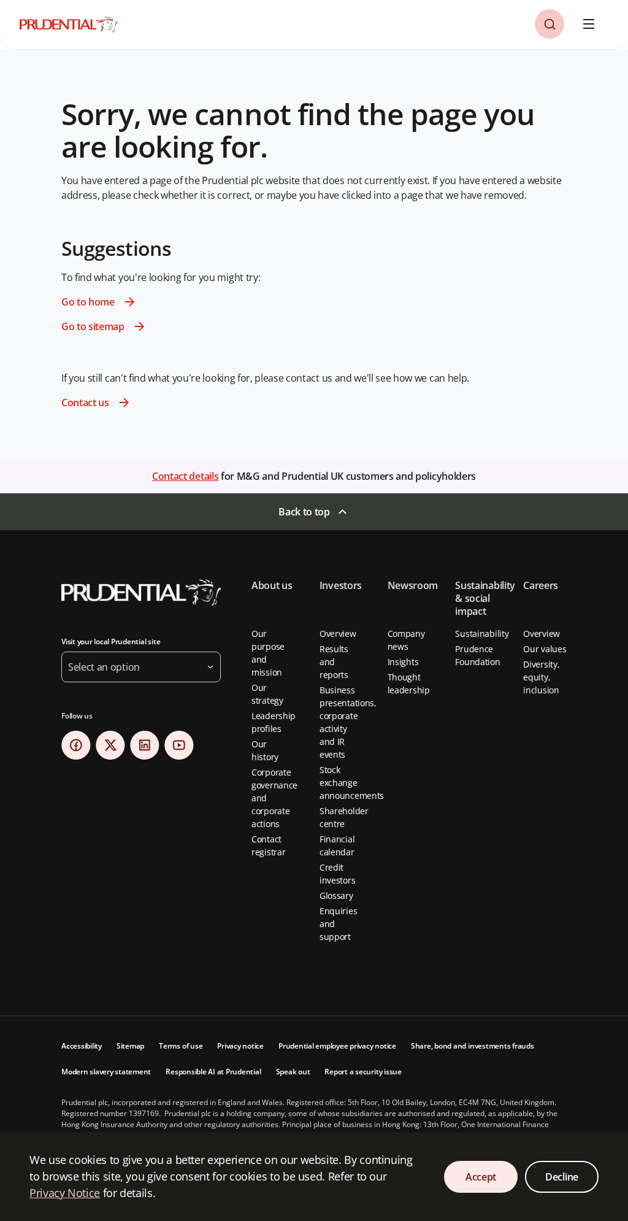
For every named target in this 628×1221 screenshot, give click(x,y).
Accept (480, 1177)
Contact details (185, 476)
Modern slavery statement (106, 1071)
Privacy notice (240, 1046)
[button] (549, 24)
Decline (561, 1177)
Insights (403, 662)
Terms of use (180, 1046)
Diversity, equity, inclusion (541, 677)
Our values (544, 649)
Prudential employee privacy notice (337, 1046)
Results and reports (334, 661)
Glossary (336, 895)
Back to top (303, 511)
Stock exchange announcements (352, 782)
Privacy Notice (64, 1192)
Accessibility (81, 1046)
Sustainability (481, 633)
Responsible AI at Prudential (213, 1071)
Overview (338, 633)
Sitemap (130, 1046)
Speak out (293, 1071)
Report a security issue (362, 1071)
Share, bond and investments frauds (472, 1046)
